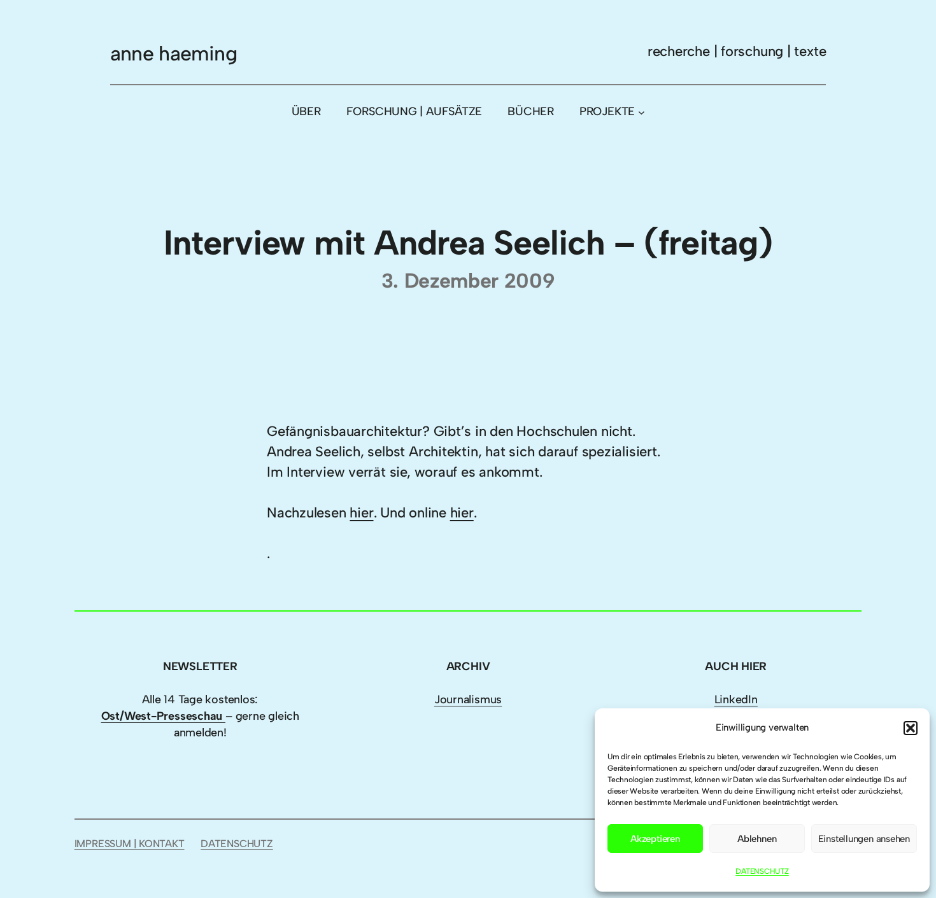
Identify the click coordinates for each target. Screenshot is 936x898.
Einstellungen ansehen (864, 839)
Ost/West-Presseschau (163, 716)
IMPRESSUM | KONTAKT (129, 844)
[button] (910, 728)
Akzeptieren (655, 839)
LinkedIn (736, 699)
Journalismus (468, 699)
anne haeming (173, 53)
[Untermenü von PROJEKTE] (641, 111)
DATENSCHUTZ (762, 871)
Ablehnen (756, 839)
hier (361, 512)
